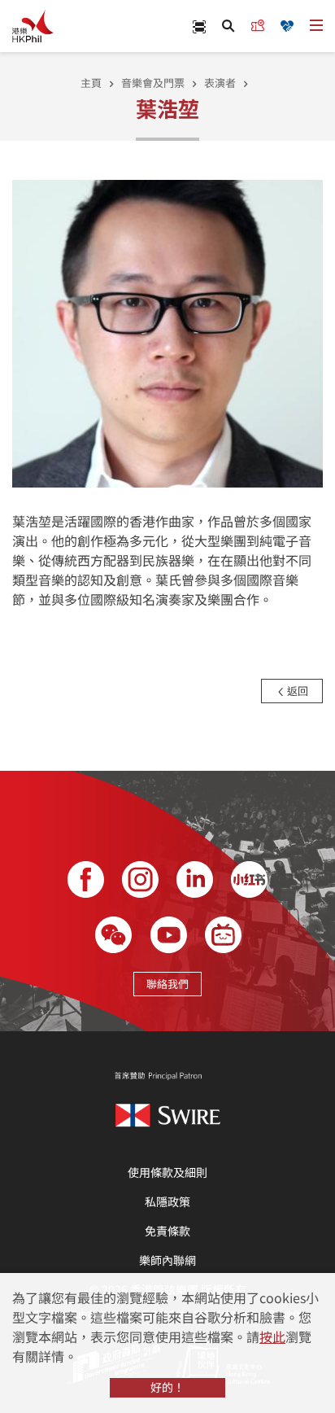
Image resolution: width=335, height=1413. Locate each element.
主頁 (91, 82)
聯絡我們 (167, 983)
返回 (296, 690)
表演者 (220, 82)
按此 (272, 1336)
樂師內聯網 (167, 1260)
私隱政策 (167, 1201)
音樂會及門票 (153, 82)
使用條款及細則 (167, 1172)
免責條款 (167, 1231)
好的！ (167, 1387)
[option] (167, 332)
